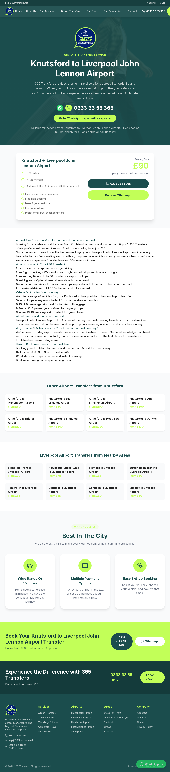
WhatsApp (152, 641)
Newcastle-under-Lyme (116, 717)
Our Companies (113, 11)
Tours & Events (46, 717)
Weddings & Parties (49, 722)
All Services (44, 731)
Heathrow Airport (80, 722)
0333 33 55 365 (155, 11)
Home (18, 11)
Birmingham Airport (81, 717)
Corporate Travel (47, 726)
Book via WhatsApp (118, 195)
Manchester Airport (81, 712)
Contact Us (134, 11)
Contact (141, 722)
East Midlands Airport (82, 726)
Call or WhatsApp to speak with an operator (85, 118)
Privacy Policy (145, 726)
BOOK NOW (150, 677)
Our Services (47, 11)
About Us (31, 11)
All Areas (109, 731)
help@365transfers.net (16, 3)
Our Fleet (92, 11)
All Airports (77, 731)
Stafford (108, 722)
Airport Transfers (70, 11)
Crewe (107, 726)
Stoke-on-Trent (112, 712)
